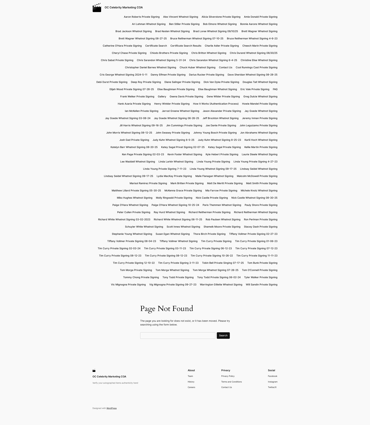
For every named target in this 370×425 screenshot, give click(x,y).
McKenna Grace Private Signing (183, 190)
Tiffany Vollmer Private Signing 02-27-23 (253, 233)
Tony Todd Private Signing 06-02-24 (219, 277)
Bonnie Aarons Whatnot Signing (259, 24)
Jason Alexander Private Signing (222, 111)
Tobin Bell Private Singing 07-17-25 (223, 262)
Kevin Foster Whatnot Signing (185, 154)
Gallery (162, 96)
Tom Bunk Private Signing (262, 262)
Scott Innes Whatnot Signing (183, 226)
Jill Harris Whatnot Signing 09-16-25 (141, 125)
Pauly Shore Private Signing (261, 205)
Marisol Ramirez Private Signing (148, 183)
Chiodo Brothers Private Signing (169, 52)
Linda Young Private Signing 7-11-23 (164, 168)
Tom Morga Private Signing (136, 270)
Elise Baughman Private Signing (176, 89)
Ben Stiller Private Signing (184, 24)
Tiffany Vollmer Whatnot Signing (179, 241)
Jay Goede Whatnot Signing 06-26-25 (176, 118)
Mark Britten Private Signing (187, 183)
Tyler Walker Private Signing (261, 277)
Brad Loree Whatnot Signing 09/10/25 (215, 31)
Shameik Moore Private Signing (222, 226)
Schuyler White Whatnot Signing (144, 226)
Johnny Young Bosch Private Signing (215, 132)
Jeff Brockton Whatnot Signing (221, 118)
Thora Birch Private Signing (209, 233)
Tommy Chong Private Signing (141, 277)
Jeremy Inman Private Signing (260, 118)
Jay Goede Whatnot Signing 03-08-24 (127, 118)
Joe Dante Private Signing (221, 125)
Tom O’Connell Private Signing (260, 270)
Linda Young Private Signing (213, 161)
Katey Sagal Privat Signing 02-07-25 (183, 147)
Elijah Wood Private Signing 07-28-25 (132, 89)
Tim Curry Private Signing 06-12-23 (210, 248)
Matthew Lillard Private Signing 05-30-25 (136, 190)
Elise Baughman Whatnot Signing (217, 89)
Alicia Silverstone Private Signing (221, 16)
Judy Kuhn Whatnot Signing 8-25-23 (219, 139)
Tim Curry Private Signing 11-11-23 (257, 255)
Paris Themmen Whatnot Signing (222, 205)
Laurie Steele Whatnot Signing (260, 154)
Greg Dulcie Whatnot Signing (260, 96)
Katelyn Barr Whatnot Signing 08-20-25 (134, 147)
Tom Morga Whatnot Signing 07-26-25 (215, 270)
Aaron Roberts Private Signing (142, 16)
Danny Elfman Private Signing (168, 74)
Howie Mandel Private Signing (260, 103)
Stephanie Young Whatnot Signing (132, 233)
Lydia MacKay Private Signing (174, 176)
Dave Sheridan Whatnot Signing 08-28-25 (253, 74)
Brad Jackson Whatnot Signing (133, 31)
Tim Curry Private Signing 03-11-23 (165, 248)
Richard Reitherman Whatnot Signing (256, 212)
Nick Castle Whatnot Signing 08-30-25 (254, 197)
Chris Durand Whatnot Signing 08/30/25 (254, 52)
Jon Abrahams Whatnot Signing (259, 132)
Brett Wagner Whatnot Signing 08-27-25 (143, 38)
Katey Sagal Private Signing (224, 147)
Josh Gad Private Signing (134, 139)
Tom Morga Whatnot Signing (172, 270)
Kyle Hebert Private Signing (222, 154)
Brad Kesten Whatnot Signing (172, 31)
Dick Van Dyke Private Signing (221, 82)
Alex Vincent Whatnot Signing (180, 16)
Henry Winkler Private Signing (172, 103)
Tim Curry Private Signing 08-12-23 (120, 255)
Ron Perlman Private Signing (261, 219)
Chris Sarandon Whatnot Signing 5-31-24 (161, 60)
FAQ (275, 89)
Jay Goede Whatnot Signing (261, 111)
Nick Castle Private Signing (212, 197)
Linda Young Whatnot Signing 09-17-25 (213, 168)
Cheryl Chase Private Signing (129, 52)
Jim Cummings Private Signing (184, 125)
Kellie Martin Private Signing (261, 147)
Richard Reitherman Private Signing (210, 212)
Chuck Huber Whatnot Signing (197, 67)
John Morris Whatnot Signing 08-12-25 (129, 132)
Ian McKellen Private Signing (141, 111)
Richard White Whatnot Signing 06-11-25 (178, 219)
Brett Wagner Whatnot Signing (260, 31)
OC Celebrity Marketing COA (124, 7)
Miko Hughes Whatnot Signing (134, 197)
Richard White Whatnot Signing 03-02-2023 (124, 219)
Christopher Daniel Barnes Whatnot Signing (150, 67)
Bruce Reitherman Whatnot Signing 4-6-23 (252, 38)
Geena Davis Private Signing (186, 96)
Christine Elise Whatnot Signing (259, 60)
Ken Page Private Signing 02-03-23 (143, 154)
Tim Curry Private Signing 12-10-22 (134, 262)
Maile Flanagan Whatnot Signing (214, 176)
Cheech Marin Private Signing (260, 45)
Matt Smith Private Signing (262, 183)
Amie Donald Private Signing (261, 16)
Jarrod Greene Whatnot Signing (180, 111)
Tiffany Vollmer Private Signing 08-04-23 (131, 241)
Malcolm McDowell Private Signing (257, 176)
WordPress (112, 408)
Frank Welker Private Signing (137, 96)
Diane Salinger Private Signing (182, 82)
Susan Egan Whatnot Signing (173, 233)
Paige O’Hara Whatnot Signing (130, 205)
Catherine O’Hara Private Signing (122, 45)
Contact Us (225, 67)
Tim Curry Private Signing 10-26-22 (212, 255)
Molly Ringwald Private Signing (174, 197)
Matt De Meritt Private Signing (225, 183)
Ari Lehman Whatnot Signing (149, 24)
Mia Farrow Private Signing (221, 190)
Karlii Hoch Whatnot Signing (261, 139)
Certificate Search (156, 45)
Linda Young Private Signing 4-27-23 (256, 161)
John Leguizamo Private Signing (259, 125)
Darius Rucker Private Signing (206, 74)
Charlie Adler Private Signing (222, 45)
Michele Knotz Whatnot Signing (259, 190)
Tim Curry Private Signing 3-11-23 (178, 262)
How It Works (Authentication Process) (216, 103)
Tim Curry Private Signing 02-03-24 (119, 248)
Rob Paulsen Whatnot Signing (223, 219)
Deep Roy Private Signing (146, 82)
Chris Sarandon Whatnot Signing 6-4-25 (213, 60)
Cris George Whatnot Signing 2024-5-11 (123, 74)
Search (223, 335)
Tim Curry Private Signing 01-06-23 (256, 241)
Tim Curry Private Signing (216, 241)
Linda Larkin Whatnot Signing (176, 161)
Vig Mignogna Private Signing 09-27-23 (172, 284)
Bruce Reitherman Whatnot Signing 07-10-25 (196, 38)
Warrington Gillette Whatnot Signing (221, 284)
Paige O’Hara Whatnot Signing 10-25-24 (175, 205)
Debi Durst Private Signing (111, 82)
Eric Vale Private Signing (254, 89)
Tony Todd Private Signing (178, 277)
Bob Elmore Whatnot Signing (220, 24)
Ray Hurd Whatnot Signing (169, 212)
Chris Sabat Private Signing (117, 60)
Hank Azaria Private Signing (134, 103)
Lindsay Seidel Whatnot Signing (259, 168)
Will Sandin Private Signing (262, 284)
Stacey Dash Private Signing (261, 226)
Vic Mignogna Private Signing (128, 284)
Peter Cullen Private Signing (133, 212)
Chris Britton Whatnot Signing (208, 52)
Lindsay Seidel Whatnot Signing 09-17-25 (128, 176)
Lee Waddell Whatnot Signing (137, 161)
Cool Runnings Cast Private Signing (257, 67)
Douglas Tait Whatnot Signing (260, 82)
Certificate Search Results (185, 45)
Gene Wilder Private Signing (223, 96)
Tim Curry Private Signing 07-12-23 (256, 248)
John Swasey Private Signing (173, 132)
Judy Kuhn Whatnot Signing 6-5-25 (173, 139)
